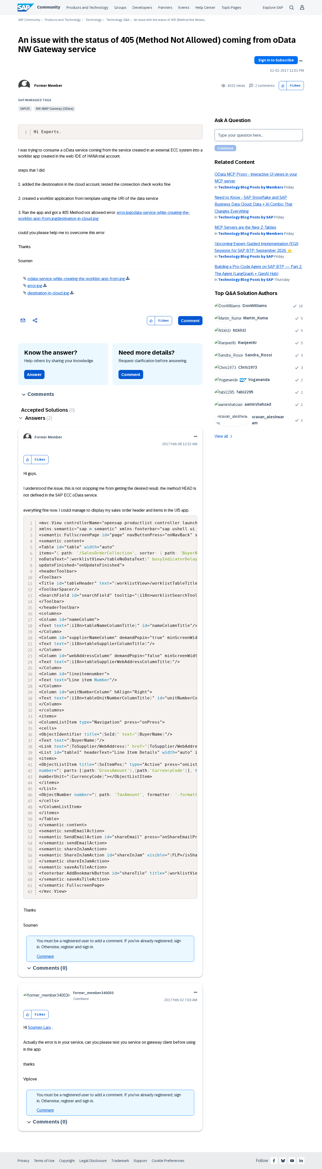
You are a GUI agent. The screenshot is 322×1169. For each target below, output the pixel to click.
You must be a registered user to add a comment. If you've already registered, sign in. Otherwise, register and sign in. (109, 944)
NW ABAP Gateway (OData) (54, 108)
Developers (142, 8)
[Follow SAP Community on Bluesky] (283, 1161)
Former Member (48, 86)
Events (183, 8)
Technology (93, 20)
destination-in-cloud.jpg (77, 218)
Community (48, 7)
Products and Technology (87, 8)
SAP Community (29, 20)
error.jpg (124, 212)
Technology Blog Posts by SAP (245, 217)
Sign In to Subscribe (276, 60)
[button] (283, 85)
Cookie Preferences (168, 1161)
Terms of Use (44, 1161)
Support (140, 1161)
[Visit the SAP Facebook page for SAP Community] (274, 1161)
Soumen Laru (39, 1027)
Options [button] (301, 61)
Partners (165, 8)
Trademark (120, 1161)
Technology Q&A (117, 20)
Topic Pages (231, 8)
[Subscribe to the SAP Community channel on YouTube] (292, 1161)
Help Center (205, 8)
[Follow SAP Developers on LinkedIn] (301, 1161)
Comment (190, 321)
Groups (120, 8)
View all (221, 436)
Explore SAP (273, 8)
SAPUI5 (25, 108)
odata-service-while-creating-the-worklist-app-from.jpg (76, 279)
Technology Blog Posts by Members (250, 187)
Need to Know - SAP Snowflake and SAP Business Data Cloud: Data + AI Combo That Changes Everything (253, 204)
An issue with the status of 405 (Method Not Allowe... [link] (170, 20)
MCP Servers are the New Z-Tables (245, 227)
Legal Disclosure (93, 1161)
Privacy (23, 1161)
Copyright (67, 1161)
